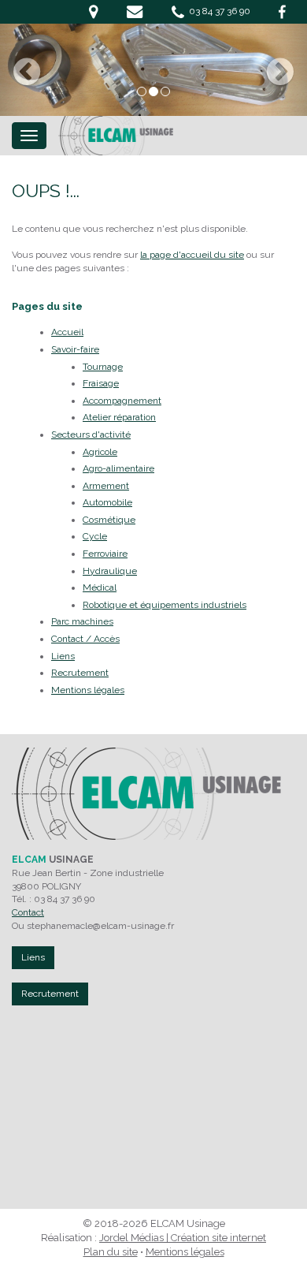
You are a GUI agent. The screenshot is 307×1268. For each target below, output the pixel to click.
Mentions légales (87, 690)
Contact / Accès (85, 638)
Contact (28, 912)
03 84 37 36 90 (217, 11)
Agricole (100, 451)
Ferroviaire (105, 553)
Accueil (67, 332)
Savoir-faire (75, 349)
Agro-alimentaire (118, 468)
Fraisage (101, 383)
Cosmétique (109, 519)
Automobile (107, 502)
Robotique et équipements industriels (164, 604)
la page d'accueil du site (192, 254)
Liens (63, 656)
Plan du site (110, 1252)
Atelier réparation (119, 417)
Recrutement (80, 672)
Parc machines (82, 621)
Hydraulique (110, 570)
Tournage (103, 366)
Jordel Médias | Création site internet (182, 1238)
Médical (100, 587)
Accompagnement (122, 400)
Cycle (95, 536)
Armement (106, 485)
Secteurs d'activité (91, 434)
